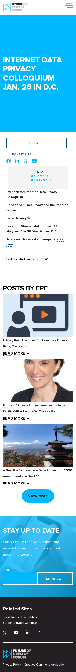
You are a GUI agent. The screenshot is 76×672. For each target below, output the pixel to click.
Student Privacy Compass (20, 623)
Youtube (16, 632)
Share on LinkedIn (17, 160)
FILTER (34, 143)
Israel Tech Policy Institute (20, 617)
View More (38, 496)
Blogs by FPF (39, 180)
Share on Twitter (25, 160)
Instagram (38, 632)
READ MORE (14, 353)
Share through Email (34, 160)
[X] (5, 633)
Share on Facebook (8, 160)
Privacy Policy (12, 665)
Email (6, 570)
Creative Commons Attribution (44, 665)
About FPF (37, 176)
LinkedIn (27, 632)
